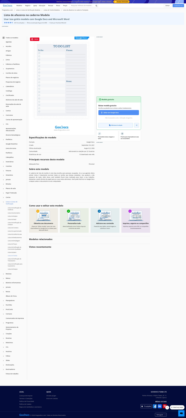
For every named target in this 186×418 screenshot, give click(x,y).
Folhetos (9, 55)
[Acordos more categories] (3, 46)
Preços (65, 5)
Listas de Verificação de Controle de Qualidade (14, 248)
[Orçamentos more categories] (3, 68)
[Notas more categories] (3, 291)
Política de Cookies (25, 404)
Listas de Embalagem (14, 241)
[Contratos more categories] (3, 115)
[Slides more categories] (3, 360)
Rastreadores (10, 369)
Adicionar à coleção (116, 125)
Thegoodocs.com (7, 10)
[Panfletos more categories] (3, 139)
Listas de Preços (12, 244)
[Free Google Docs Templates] (8, 5)
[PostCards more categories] (3, 309)
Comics (8, 111)
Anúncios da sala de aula (14, 100)
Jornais (8, 179)
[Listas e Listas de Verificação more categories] (3, 202)
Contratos (9, 115)
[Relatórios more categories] (3, 342)
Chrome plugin (51, 396)
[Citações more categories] (3, 333)
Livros (8, 60)
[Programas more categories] (3, 323)
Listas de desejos (12, 216)
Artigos (8, 51)
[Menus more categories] (3, 278)
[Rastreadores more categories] (3, 369)
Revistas (8, 274)
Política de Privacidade (26, 401)
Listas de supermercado (15, 231)
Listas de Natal (12, 219)
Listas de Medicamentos (15, 237)
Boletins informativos (13, 283)
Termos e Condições (25, 398)
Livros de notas (11, 148)
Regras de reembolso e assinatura (30, 407)
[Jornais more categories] (3, 179)
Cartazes (9, 314)
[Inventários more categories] (3, 161)
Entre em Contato (52, 398)
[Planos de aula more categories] (3, 188)
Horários (9, 351)
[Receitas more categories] (3, 338)
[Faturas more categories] (3, 170)
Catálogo (9, 91)
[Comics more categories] (3, 110)
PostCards (9, 309)
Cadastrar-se (178, 5)
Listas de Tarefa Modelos (52, 10)
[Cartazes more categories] (3, 314)
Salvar (36, 39)
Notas (8, 291)
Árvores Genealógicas (13, 135)
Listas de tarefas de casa (15, 234)
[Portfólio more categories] (3, 305)
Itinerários (9, 175)
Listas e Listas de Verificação (11, 203)
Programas (9, 323)
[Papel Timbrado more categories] (3, 193)
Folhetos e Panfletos (13, 64)
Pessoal (50, 5)
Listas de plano (12, 252)
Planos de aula (11, 188)
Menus (8, 278)
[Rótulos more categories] (3, 184)
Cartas (8, 197)
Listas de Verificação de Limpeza (14, 223)
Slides (8, 360)
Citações (9, 334)
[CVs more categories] (3, 124)
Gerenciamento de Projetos (12, 328)
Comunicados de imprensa (15, 318)
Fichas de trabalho (12, 374)
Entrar (168, 5)
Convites (9, 166)
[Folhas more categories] (3, 356)
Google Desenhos (11, 144)
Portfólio (9, 305)
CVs (7, 124)
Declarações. (10, 365)
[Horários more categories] (3, 351)
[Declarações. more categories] (3, 365)
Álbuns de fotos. (11, 296)
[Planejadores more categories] (3, 300)
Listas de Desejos (13, 269)
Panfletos (9, 139)
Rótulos (8, 184)
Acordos (8, 46)
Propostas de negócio (13, 82)
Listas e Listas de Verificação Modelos (28, 10)
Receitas (9, 338)
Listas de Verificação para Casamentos (15, 265)
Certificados (10, 95)
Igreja (35, 5)
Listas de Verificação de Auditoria (14, 209)
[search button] (96, 5)
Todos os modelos (12, 38)
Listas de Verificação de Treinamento (14, 260)
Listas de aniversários (14, 213)
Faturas (8, 170)
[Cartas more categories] (3, 197)
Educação (42, 5)
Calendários (10, 86)
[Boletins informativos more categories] (3, 282)
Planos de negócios (12, 77)
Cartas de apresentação (14, 119)
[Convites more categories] (3, 166)
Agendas (9, 42)
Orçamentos (10, 68)
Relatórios (9, 342)
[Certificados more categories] (3, 95)
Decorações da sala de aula (13, 105)
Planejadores (10, 300)
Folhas (8, 356)
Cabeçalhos (10, 157)
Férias (58, 5)
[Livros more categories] (3, 59)
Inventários (9, 162)
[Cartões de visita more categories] (3, 73)
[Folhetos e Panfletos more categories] (3, 64)
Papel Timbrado (11, 193)
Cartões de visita (11, 73)
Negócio (27, 5)
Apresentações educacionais (11, 129)
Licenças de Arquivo (25, 396)
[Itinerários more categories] (3, 175)
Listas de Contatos (13, 228)
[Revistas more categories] (3, 274)
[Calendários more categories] (3, 86)
